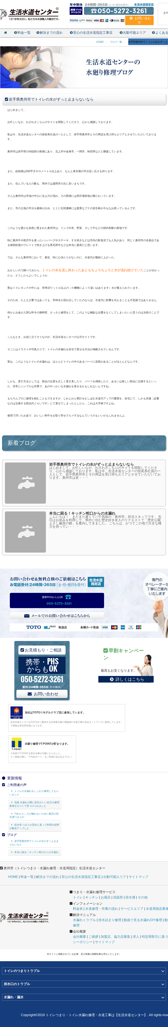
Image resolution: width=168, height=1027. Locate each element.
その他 (143, 897)
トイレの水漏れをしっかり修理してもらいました (34, 793)
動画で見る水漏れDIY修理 (143, 920)
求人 (136, 936)
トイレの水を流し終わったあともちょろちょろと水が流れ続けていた (93, 270)
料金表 (78, 908)
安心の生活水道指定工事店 (92, 32)
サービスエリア (131, 908)
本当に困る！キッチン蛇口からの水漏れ (36, 852)
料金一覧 (24, 32)
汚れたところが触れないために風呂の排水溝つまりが (34, 815)
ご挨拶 (93, 936)
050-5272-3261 (59, 603)
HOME (13, 877)
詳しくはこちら (130, 679)
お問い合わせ (46, 694)
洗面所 (118, 897)
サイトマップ (138, 877)
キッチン (91, 897)
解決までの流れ (51, 32)
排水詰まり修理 (109, 920)
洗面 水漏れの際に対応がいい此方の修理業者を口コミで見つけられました (34, 804)
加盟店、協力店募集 (115, 936)
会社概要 (79, 936)
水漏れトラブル (84, 920)
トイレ (78, 897)
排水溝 (130, 897)
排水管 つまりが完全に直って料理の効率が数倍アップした (34, 826)
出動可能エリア (134, 32)
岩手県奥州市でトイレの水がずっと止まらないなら (34, 843)
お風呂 (106, 897)
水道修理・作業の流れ (101, 908)
